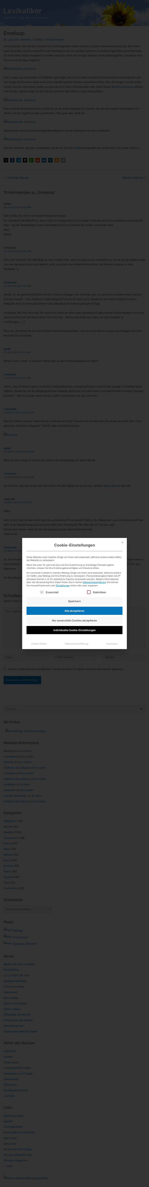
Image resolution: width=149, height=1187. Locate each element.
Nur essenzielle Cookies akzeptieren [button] (74, 620)
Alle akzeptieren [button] (74, 610)
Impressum (112, 643)
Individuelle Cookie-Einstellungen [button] (74, 630)
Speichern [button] (74, 601)
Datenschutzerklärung (94, 582)
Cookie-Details (39, 643)
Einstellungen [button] (63, 585)
